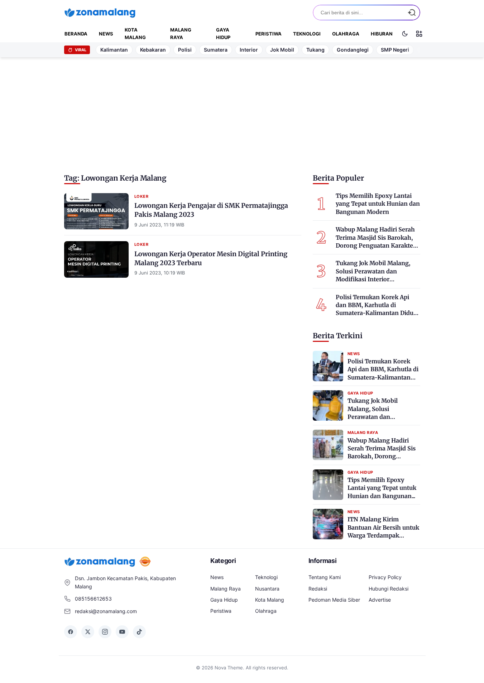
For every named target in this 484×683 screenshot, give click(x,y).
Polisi (185, 50)
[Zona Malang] (100, 12)
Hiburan (382, 34)
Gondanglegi (353, 50)
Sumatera (215, 50)
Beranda (75, 34)
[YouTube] (122, 631)
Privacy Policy (385, 577)
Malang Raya (180, 33)
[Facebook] (70, 631)
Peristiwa (268, 34)
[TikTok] (139, 631)
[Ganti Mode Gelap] (404, 33)
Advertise (380, 600)
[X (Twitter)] (87, 631)
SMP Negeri (395, 50)
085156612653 (93, 599)
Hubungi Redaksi (388, 589)
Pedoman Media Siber (334, 600)
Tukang (315, 50)
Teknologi (307, 34)
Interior (249, 50)
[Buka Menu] (419, 33)
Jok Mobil (282, 50)
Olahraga (345, 34)
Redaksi (317, 589)
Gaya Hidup (223, 33)
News (106, 34)
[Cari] (411, 12)
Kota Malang (135, 33)
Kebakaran (153, 50)
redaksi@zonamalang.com (106, 611)
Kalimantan (114, 50)
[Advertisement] (242, 113)
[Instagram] (105, 631)
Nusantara (267, 589)
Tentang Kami (324, 577)
